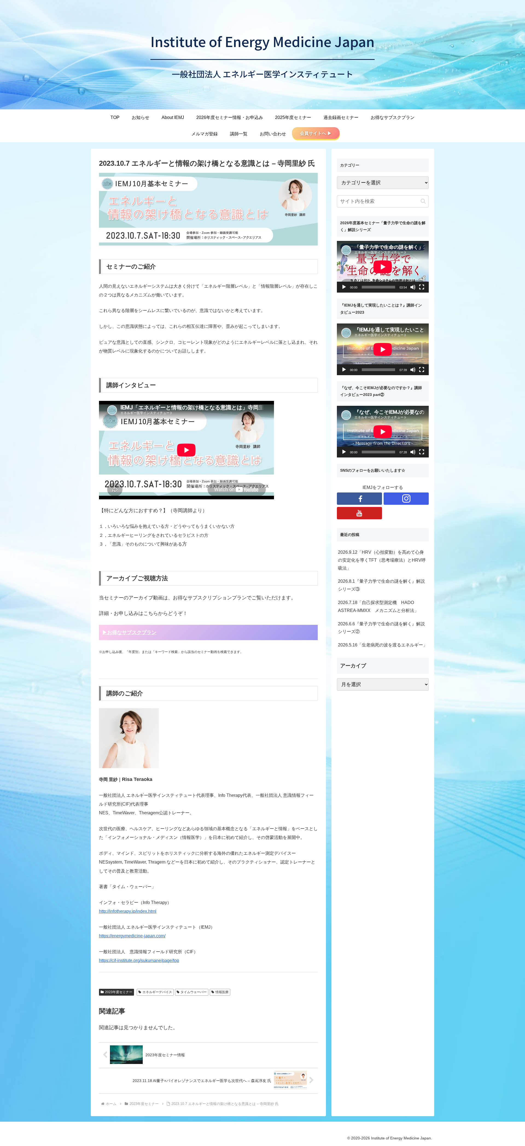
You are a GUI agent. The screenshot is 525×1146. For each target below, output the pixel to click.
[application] (383, 267)
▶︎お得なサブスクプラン (129, 632)
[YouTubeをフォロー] (359, 513)
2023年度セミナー (118, 992)
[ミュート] (413, 287)
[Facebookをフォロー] (359, 498)
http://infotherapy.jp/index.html (127, 911)
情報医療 (222, 992)
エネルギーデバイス (157, 992)
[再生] (344, 287)
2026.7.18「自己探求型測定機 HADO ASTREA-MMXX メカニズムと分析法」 (378, 606)
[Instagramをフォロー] (406, 498)
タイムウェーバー (193, 992)
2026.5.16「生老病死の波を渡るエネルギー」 (382, 645)
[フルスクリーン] (421, 287)
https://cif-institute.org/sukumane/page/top (139, 960)
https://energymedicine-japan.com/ (132, 936)
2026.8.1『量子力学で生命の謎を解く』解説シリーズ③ (381, 585)
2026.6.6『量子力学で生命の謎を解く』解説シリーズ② (381, 628)
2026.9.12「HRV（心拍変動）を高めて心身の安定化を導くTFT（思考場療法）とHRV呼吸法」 (382, 560)
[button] (423, 201)
